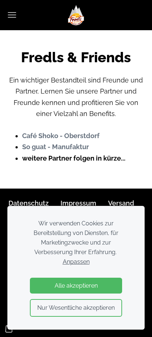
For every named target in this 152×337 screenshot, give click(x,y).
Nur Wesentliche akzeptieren (76, 307)
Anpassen (76, 261)
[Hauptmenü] (12, 15)
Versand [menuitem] (121, 203)
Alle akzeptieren (76, 285)
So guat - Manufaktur (55, 147)
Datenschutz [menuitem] (28, 203)
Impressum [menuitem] (78, 203)
